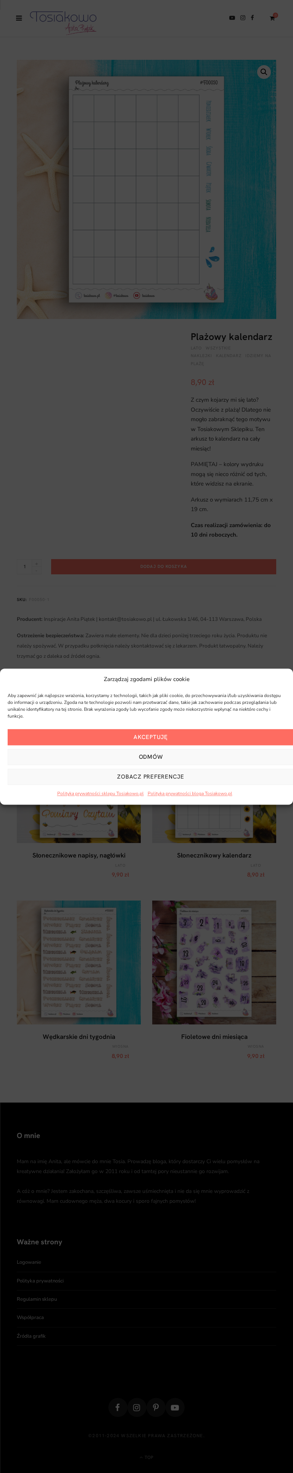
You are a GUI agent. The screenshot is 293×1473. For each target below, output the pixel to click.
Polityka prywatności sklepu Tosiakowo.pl (100, 794)
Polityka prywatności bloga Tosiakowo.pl (190, 794)
